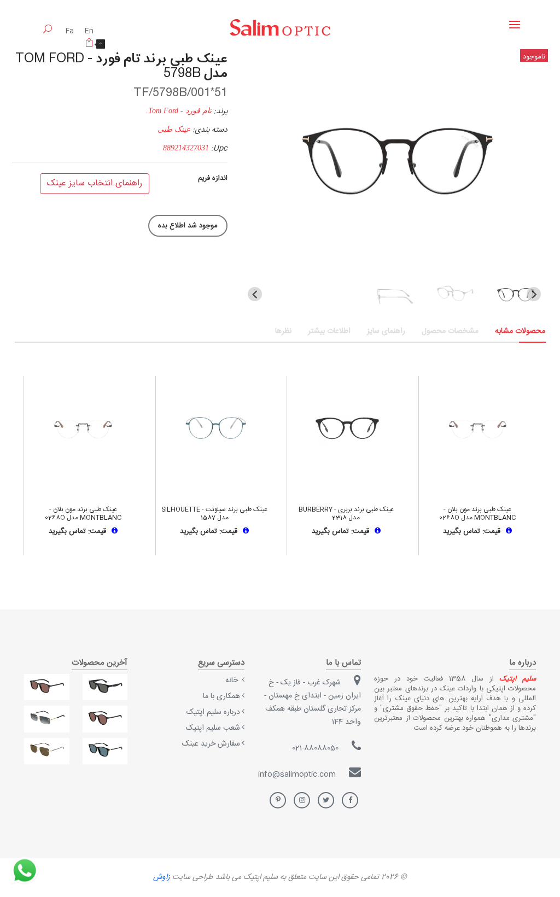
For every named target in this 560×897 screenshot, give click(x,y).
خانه (232, 680)
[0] (89, 45)
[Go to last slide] (255, 294)
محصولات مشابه (520, 331)
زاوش (161, 877)
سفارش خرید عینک (211, 744)
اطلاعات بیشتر (329, 331)
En (89, 31)
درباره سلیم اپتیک (213, 712)
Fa (71, 31)
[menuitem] (515, 294)
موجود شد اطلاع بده (188, 226)
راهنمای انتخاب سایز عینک (94, 183)
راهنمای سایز (386, 331)
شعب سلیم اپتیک (213, 728)
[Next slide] (534, 294)
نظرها (283, 331)
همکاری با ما (221, 696)
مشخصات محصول (450, 331)
